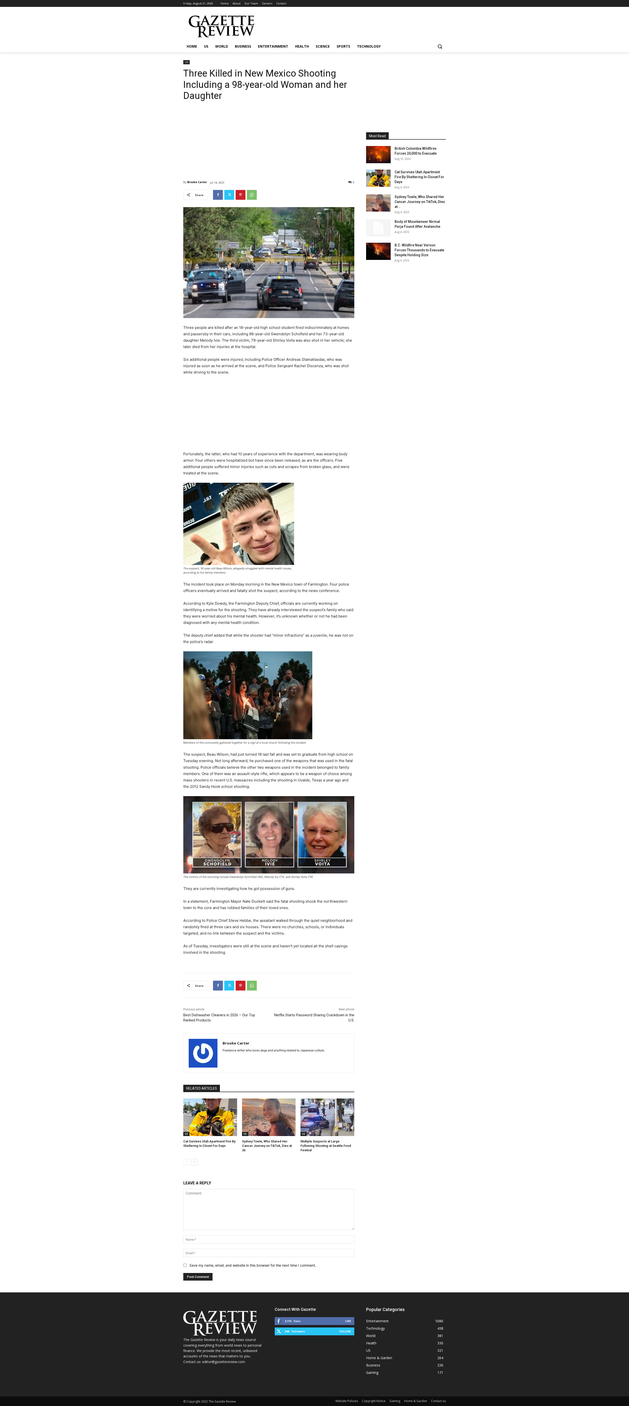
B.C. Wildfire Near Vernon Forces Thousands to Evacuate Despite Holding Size (419, 250)
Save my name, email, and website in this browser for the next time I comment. (252, 1265)
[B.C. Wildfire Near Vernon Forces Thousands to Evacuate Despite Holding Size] (378, 251)
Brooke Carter (197, 182)
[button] (440, 46)
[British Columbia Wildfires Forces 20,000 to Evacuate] (378, 154)
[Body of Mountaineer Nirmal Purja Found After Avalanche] (378, 227)
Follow (345, 1331)
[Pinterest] (240, 195)
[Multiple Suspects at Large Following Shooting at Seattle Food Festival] (327, 1117)
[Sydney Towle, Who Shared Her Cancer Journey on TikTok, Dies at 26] (269, 1117)
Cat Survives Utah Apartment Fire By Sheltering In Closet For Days (419, 177)
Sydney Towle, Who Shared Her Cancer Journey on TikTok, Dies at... (420, 202)
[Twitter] (229, 195)
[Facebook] (218, 195)
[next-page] (194, 1162)
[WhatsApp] (252, 195)
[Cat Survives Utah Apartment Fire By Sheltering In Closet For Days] (210, 1117)
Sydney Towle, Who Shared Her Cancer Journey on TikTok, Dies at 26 (267, 1145)
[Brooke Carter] (203, 1053)
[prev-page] (186, 1162)
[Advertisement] (269, 137)
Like (348, 1321)
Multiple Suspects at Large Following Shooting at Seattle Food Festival (325, 1145)
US (186, 62)
